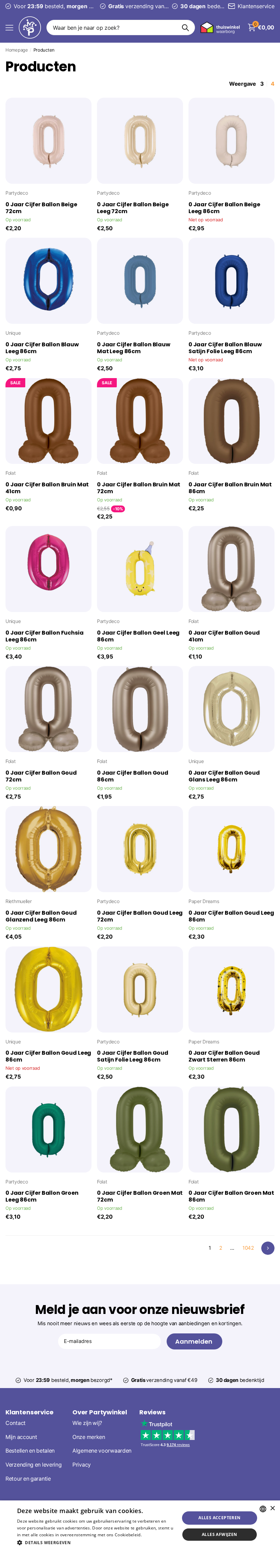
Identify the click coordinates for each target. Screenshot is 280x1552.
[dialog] (140, 1526)
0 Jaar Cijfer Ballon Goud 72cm (41, 776)
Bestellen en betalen (30, 1451)
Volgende (268, 1248)
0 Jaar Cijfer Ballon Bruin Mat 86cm (230, 488)
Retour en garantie (28, 1478)
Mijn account (21, 1437)
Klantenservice (29, 1412)
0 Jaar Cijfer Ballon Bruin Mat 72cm (138, 488)
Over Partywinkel (99, 1412)
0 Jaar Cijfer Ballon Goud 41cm (224, 636)
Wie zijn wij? (87, 1423)
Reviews (152, 1412)
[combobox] (263, 1509)
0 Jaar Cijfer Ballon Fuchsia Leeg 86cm (44, 636)
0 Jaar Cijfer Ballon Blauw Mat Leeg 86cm (133, 348)
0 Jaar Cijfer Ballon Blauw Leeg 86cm (42, 348)
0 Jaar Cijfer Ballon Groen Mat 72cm (140, 1196)
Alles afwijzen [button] (219, 1534)
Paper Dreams (203, 901)
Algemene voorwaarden (101, 1451)
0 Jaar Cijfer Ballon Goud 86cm (132, 776)
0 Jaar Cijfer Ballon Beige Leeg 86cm (224, 208)
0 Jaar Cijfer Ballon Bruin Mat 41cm (47, 488)
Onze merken (88, 1437)
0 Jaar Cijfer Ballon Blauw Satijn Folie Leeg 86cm (225, 348)
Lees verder (154, 1535)
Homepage (16, 50)
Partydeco (16, 193)
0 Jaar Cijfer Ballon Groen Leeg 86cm (42, 1196)
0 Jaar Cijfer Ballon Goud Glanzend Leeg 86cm (41, 916)
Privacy (81, 1464)
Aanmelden (194, 1341)
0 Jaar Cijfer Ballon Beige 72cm (41, 208)
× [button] (272, 1508)
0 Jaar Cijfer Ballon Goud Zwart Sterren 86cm (224, 1056)
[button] (96, 1542)
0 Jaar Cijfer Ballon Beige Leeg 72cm (133, 208)
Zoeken (185, 27)
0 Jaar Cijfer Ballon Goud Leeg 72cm (140, 916)
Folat (10, 473)
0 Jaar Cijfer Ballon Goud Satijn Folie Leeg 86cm (132, 1056)
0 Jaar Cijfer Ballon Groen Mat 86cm (231, 1196)
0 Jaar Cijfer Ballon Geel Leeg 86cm (138, 636)
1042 (248, 1248)
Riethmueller (18, 901)
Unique (12, 333)
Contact (15, 1423)
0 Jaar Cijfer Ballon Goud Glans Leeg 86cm (224, 776)
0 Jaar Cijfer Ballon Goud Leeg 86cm (231, 916)
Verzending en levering (33, 1464)
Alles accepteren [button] (219, 1518)
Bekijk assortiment (9, 27)
